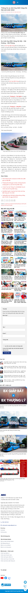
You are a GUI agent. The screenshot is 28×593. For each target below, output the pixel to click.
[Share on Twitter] (7, 200)
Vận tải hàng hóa (5, 536)
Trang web (5, 339)
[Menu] (17, 2)
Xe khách (3, 530)
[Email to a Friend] (9, 200)
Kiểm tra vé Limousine (6, 547)
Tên (4, 327)
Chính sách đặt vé (5, 553)
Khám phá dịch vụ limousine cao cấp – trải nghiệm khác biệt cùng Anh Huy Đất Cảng (14, 376)
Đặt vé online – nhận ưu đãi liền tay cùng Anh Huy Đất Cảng (14, 380)
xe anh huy (7, 203)
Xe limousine (4, 532)
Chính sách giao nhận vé (6, 557)
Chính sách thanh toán (6, 555)
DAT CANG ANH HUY (16, 12)
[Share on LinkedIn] (14, 200)
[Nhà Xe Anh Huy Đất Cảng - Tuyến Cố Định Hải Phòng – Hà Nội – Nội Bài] (14, 2)
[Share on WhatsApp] (2, 200)
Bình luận (5, 315)
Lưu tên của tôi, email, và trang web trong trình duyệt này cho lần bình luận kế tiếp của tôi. (13, 348)
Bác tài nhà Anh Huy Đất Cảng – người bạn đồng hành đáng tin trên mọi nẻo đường (15, 371)
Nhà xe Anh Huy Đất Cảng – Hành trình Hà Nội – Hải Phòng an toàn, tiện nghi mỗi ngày (15, 367)
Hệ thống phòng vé (5, 543)
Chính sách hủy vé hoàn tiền (7, 559)
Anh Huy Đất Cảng (9, 45)
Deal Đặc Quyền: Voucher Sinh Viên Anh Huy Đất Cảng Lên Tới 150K (15, 362)
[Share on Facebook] (4, 200)
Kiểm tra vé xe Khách (6, 545)
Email (4, 333)
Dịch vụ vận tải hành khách (7, 541)
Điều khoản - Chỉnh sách (7, 551)
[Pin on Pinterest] (12, 200)
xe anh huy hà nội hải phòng (14, 203)
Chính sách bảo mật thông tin (8, 560)
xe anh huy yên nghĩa (8, 205)
